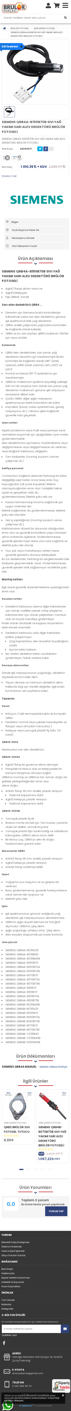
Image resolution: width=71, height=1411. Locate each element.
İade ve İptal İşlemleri (13, 1251)
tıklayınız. (19, 1400)
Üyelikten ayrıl (9, 1335)
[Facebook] (4, 1343)
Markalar (6, 1304)
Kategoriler (7, 1308)
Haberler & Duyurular (12, 1282)
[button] (21, 1169)
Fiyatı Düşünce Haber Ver (25, 230)
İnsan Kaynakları (10, 1286)
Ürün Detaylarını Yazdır (24, 246)
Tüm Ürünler (8, 1300)
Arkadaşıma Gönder (22, 238)
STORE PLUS (26, 1405)
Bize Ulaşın (7, 1268)
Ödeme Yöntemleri (11, 1246)
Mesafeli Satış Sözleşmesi (15, 1242)
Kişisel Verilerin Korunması (15, 1277)
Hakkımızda (8, 1273)
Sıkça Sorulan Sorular (13, 1255)
